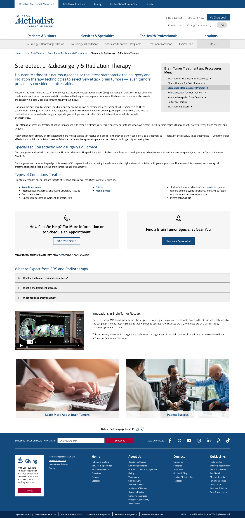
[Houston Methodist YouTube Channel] (189, 440)
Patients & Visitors (42, 35)
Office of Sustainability (138, 499)
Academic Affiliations (137, 488)
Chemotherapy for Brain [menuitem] (185, 83)
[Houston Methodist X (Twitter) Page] (179, 440)
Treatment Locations (160, 44)
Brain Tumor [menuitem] (179, 106)
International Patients (123, 4)
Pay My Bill (215, 473)
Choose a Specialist (178, 241)
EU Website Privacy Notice (99, 514)
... (26, 53)
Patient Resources (218, 480)
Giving (98, 4)
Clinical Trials (186, 44)
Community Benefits (137, 465)
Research (96, 477)
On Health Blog (180, 473)
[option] (67, 389)
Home (18, 53)
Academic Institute (74, 4)
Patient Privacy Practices (72, 514)
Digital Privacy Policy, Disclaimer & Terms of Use (35, 514)
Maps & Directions (218, 469)
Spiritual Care (134, 480)
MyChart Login (218, 17)
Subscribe (120, 440)
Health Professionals (101, 469)
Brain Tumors (37, 53)
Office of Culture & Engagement (142, 469)
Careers (149, 4)
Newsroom (178, 469)
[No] (142, 429)
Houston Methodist (137, 462)
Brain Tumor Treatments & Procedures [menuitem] (188, 78)
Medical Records (217, 477)
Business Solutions (218, 488)
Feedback (177, 480)
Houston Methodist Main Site (36, 4)
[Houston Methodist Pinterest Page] (218, 440)
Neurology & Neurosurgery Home (45, 44)
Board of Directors (136, 484)
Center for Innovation (137, 496)
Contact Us (178, 462)
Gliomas (100, 187)
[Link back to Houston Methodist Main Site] (39, 21)
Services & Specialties (97, 35)
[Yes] (137, 429)
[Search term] (222, 25)
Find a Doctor (174, 17)
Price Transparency (218, 492)
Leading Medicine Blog (183, 477)
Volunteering (134, 477)
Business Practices (136, 492)
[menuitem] (36, 4)
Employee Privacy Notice (152, 514)
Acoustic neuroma (31, 187)
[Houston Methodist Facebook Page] (170, 440)
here (61, 255)
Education (96, 473)
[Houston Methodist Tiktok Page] (228, 440)
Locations (210, 35)
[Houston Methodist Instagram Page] (199, 440)
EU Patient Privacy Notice (126, 514)
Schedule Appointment (220, 465)
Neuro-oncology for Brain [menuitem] (185, 92)
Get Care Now (195, 17)
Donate (29, 490)
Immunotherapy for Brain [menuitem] (186, 97)
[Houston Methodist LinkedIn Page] (208, 440)
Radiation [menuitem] (177, 102)
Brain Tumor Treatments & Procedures (67, 53)
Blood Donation (135, 503)
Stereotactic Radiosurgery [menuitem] (187, 88)
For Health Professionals (158, 35)
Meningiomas (103, 190)
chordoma (211, 187)
